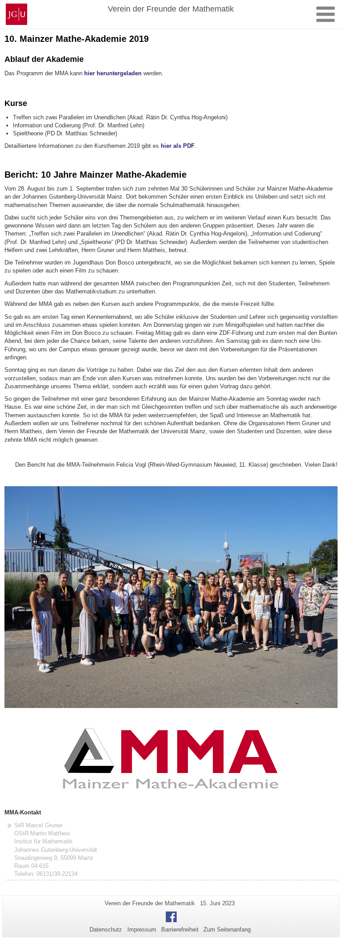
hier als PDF (178, 145)
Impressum (141, 929)
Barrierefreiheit (180, 929)
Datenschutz (106, 929)
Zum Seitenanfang (227, 929)
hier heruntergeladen (113, 73)
